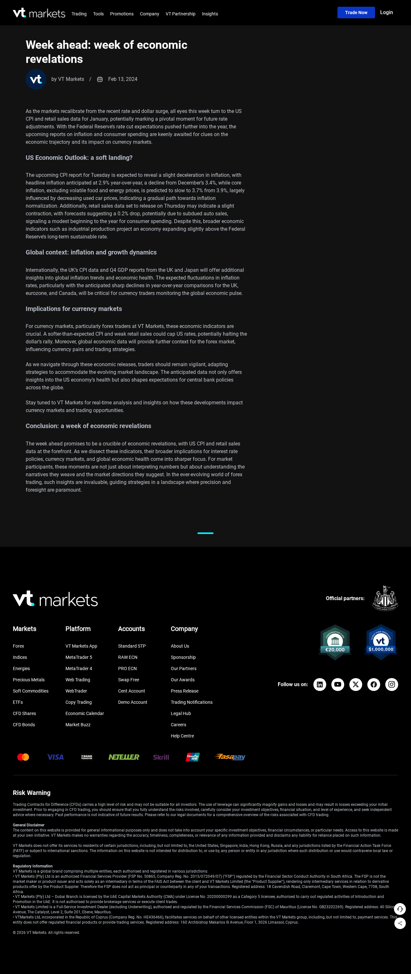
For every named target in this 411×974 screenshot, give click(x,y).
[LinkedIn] (319, 684)
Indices (20, 657)
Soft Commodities (30, 691)
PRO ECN (127, 668)
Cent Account (131, 691)
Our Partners (184, 668)
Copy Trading (79, 702)
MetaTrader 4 (79, 668)
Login (386, 12)
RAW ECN (127, 657)
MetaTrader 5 (79, 657)
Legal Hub (181, 713)
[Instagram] (391, 684)
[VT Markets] (39, 13)
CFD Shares (24, 713)
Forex (18, 646)
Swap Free (128, 679)
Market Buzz (78, 724)
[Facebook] (373, 684)
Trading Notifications (192, 702)
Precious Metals (29, 679)
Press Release (184, 691)
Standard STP (132, 646)
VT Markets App (81, 646)
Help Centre (182, 735)
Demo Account (132, 702)
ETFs (18, 702)
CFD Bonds (24, 724)
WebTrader (76, 691)
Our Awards (183, 679)
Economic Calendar (85, 713)
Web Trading (78, 679)
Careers (178, 724)
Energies (21, 668)
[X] (355, 684)
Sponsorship (183, 657)
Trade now (356, 12)
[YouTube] (337, 684)
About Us (180, 646)
